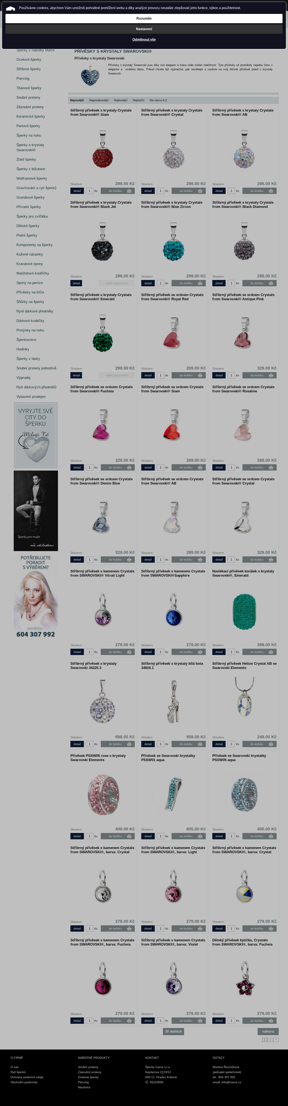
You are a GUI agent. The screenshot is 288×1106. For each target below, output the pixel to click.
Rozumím (144, 18)
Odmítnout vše (144, 39)
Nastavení (144, 29)
